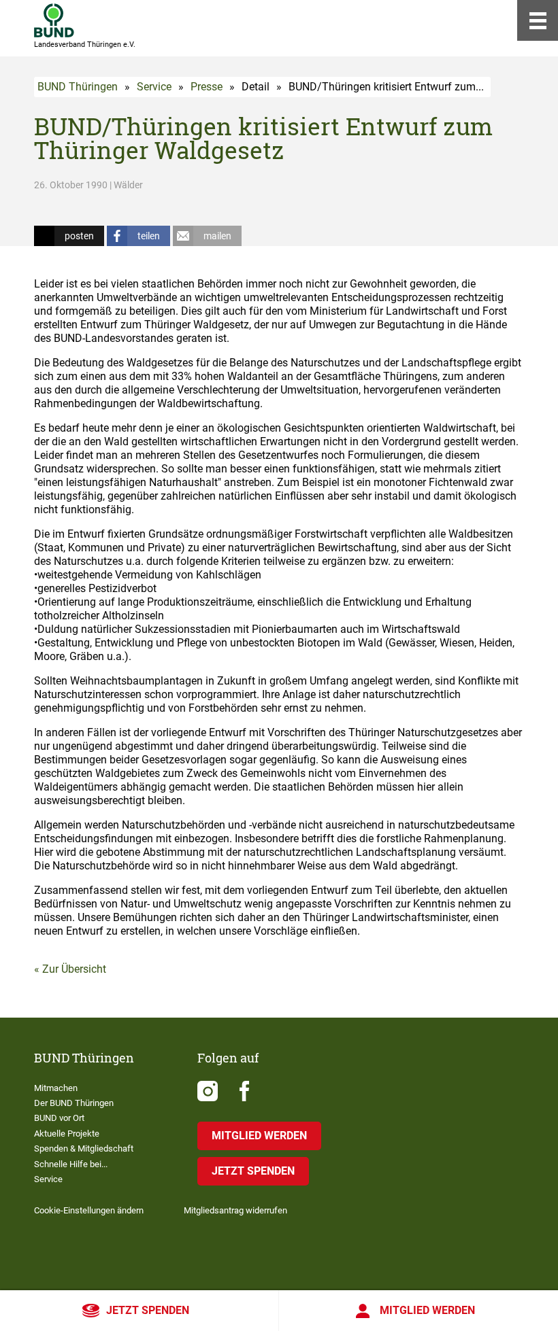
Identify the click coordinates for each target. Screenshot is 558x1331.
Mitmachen (56, 1088)
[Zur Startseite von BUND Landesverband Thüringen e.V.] (54, 20)
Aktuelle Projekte (66, 1133)
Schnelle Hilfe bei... (71, 1164)
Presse (207, 86)
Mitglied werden (427, 1310)
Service (154, 86)
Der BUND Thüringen (74, 1103)
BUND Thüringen (77, 86)
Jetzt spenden (147, 1310)
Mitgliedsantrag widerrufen (235, 1210)
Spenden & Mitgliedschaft (83, 1148)
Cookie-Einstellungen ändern (89, 1210)
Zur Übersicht (74, 969)
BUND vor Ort (59, 1118)
